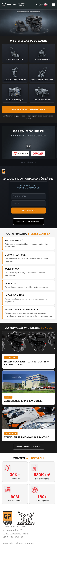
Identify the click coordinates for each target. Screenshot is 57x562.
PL (48, 4)
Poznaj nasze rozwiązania (28, 109)
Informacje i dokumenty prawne (18, 543)
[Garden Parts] (21, 4)
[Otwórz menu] (53, 4)
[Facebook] (36, 4)
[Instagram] (41, 4)
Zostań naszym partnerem (28, 221)
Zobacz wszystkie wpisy (28, 446)
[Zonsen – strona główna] (8, 4)
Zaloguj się (28, 210)
